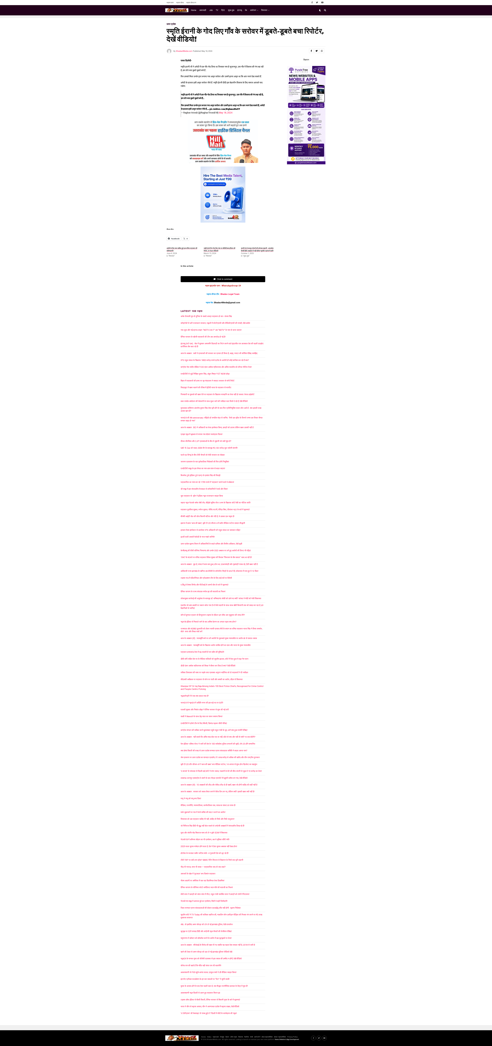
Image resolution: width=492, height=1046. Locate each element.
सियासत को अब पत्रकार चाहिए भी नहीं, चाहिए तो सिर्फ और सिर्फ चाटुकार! (207, 819)
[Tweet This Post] (316, 51)
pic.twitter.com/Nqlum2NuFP (224, 109)
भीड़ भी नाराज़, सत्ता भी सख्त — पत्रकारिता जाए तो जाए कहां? (203, 867)
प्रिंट (223, 10)
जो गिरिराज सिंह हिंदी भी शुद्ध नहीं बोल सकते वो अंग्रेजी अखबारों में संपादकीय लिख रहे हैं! (212, 826)
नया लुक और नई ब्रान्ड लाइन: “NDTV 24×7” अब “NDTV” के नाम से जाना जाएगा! (211, 330)
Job (211, 10)
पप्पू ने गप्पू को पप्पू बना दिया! (191, 798)
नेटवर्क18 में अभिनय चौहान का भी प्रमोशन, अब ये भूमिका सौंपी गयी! (205, 839)
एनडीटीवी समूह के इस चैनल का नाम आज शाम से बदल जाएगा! (203, 468)
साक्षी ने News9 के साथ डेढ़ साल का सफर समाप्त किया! (202, 716)
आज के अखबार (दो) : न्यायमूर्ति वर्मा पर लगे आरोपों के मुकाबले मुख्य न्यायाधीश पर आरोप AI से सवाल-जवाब (219, 638)
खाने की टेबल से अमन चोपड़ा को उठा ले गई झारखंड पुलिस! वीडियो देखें (206, 952)
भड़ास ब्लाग (170, 3)
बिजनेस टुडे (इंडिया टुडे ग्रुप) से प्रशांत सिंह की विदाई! (201, 475)
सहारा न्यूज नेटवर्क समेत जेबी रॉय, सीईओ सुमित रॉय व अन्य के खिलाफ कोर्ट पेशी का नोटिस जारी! (216, 502)
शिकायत (240, 1037)
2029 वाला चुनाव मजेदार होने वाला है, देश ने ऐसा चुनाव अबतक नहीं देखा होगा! (209, 846)
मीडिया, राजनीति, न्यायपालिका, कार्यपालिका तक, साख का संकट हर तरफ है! (208, 805)
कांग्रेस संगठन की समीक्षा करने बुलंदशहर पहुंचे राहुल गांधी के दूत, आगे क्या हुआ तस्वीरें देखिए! (214, 730)
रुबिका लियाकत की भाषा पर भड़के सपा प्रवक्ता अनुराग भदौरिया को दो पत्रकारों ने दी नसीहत (214, 672)
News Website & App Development (287, 1039)
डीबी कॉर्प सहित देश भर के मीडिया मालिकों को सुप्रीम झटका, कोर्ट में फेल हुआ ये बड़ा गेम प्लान (214, 659)
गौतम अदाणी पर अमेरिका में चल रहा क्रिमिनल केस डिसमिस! (202, 880)
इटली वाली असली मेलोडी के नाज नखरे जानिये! (198, 537)
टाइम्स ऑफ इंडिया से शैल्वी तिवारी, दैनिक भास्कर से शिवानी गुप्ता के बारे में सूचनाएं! (210, 999)
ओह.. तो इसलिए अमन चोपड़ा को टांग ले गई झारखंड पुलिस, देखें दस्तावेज (207, 924)
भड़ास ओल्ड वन (191, 3)
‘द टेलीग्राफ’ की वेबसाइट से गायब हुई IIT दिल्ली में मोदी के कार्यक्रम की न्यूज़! (209, 1013)
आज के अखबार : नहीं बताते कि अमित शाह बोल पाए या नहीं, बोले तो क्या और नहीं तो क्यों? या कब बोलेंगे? (218, 737)
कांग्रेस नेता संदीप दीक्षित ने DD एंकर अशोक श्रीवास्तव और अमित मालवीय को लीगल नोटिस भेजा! (216, 367)
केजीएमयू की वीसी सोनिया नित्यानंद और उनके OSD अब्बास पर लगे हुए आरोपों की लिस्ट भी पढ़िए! (216, 550)
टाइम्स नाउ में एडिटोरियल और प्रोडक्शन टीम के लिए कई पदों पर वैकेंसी (206, 578)
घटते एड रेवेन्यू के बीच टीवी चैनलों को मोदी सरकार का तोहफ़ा (203, 455)
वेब (246, 10)
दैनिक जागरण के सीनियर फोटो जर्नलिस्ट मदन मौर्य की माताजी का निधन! (207, 887)
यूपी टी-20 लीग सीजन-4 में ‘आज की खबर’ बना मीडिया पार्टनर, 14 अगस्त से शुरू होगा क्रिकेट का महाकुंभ (219, 764)
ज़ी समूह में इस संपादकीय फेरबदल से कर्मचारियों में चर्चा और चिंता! (204, 489)
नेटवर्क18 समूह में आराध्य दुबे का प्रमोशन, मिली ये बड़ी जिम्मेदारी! (204, 901)
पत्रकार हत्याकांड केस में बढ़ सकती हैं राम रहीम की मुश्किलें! (202, 652)
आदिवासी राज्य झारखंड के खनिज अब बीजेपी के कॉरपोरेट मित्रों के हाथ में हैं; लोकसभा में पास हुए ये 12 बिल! (219, 571)
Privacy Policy (292, 1037)
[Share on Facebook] (311, 51)
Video (209, 1037)
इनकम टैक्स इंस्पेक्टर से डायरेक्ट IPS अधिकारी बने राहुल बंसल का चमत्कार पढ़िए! (210, 530)
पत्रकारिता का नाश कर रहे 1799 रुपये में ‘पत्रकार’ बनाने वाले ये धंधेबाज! (207, 482)
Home (193, 10)
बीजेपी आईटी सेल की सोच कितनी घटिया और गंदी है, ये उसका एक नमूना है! (207, 516)
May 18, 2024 (225, 112)
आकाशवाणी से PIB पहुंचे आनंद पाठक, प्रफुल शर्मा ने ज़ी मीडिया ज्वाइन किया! (209, 972)
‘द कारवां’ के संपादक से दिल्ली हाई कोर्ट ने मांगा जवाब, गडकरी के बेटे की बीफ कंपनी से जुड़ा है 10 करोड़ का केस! (221, 771)
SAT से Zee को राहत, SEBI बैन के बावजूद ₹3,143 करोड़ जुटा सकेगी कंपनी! (209, 448)
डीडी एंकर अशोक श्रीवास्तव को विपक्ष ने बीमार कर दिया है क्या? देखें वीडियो (208, 665)
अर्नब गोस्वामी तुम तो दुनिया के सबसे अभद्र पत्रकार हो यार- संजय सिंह (206, 316)
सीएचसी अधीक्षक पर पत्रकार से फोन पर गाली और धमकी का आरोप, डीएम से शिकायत (212, 679)
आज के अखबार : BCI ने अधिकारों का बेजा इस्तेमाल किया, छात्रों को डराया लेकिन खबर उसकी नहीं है (218, 427)
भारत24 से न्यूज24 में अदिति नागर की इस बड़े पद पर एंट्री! (202, 702)
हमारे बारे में (257, 1037)
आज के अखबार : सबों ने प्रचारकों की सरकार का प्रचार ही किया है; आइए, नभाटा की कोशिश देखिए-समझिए (219, 353)
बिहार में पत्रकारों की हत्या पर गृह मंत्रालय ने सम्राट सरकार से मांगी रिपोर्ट (207, 380)
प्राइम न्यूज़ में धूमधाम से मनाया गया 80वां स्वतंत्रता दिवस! (202, 434)
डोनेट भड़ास (233, 1037)
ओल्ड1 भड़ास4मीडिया (280, 1037)
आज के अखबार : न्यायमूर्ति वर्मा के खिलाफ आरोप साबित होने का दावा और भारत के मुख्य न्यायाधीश (215, 645)
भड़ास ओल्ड (180, 3)
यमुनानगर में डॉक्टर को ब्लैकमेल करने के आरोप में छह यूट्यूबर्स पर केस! (206, 938)
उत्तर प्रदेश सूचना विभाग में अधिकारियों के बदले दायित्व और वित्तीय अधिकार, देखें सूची (211, 544)
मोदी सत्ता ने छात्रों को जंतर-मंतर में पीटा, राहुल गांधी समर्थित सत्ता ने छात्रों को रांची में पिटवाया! (215, 894)
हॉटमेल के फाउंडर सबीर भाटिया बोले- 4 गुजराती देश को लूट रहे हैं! (205, 853)
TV (217, 10)
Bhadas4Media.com (184, 51)
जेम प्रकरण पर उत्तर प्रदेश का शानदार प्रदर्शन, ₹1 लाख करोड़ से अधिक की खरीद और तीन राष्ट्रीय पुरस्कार (220, 757)
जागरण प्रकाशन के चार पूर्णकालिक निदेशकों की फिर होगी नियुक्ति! (205, 461)
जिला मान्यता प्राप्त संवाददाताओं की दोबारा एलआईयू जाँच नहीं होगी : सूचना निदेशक (211, 908)
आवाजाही (202, 10)
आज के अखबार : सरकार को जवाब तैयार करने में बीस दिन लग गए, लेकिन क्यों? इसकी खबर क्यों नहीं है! (218, 791)
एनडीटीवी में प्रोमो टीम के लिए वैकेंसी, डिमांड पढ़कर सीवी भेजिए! (204, 723)
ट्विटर (227, 1037)
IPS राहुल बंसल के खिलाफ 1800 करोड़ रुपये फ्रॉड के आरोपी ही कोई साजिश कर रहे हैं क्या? (215, 360)
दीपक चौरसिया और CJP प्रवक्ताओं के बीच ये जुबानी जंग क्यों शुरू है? (206, 441)
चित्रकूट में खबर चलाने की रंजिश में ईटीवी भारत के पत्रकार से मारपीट (206, 387)
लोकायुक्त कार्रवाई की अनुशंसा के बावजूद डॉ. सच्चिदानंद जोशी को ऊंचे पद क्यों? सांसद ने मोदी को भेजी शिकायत (221, 598)
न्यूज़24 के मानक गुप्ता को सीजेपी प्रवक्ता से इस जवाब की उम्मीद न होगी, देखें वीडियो (211, 958)
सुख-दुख (231, 10)
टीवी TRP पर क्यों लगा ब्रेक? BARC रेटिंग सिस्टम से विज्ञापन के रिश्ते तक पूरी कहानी (212, 860)
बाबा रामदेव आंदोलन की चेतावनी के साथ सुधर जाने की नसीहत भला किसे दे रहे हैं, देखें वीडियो (214, 401)
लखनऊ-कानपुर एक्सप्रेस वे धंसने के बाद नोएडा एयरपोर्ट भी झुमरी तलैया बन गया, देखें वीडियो (214, 778)
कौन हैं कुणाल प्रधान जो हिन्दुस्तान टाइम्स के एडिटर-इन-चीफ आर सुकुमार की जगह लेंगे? (213, 615)
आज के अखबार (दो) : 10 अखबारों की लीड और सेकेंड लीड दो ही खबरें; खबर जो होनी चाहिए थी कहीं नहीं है (219, 785)
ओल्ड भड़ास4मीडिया (267, 1037)
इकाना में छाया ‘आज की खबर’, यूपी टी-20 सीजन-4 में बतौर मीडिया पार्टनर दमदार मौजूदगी (213, 523)
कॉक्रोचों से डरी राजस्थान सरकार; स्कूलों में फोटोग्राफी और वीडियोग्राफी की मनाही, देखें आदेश (215, 323)
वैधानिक (246, 1037)
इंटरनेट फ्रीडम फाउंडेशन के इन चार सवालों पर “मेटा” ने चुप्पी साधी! (205, 979)
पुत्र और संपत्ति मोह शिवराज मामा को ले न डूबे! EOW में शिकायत (204, 832)
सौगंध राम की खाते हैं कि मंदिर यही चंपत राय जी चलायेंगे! (201, 965)
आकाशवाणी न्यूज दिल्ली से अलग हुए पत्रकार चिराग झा (200, 993)
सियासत (264, 10)
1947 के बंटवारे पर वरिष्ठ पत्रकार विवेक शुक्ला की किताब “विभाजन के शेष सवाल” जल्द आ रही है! (216, 557)
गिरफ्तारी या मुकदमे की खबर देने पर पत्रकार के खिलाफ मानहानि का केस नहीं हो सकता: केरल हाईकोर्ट (217, 394)
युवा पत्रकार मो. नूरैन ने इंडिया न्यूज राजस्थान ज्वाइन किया (202, 496)
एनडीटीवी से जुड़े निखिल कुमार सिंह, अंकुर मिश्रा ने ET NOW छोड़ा (205, 374)
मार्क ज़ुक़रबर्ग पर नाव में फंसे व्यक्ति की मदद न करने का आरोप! (203, 812)
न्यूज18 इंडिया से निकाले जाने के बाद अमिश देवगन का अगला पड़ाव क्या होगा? (208, 622)
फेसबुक (222, 1037)
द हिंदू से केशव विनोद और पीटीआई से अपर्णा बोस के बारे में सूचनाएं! (204, 585)
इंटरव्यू (239, 10)
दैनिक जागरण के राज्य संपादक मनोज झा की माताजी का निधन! (203, 591)
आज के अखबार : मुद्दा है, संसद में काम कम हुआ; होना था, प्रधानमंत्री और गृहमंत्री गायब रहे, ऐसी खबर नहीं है (219, 564)
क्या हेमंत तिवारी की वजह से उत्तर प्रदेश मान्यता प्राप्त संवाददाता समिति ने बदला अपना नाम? (214, 750)
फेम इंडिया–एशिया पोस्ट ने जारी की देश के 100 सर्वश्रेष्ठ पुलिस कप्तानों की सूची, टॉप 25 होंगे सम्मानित (218, 744)
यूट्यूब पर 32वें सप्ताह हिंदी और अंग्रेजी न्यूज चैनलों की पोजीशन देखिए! (206, 931)
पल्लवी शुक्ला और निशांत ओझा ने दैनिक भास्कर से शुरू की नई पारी (205, 709)
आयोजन (253, 10)
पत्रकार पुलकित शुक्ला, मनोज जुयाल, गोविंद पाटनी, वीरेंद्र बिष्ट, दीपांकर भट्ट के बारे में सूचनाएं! (215, 509)
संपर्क (251, 1037)
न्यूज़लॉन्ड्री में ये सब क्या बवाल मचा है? (195, 696)
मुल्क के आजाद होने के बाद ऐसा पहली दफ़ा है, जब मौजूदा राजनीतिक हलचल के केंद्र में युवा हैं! (214, 986)
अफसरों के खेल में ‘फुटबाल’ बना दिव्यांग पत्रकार (198, 873)
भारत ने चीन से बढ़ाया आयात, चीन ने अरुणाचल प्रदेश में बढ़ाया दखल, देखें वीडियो (210, 1006)
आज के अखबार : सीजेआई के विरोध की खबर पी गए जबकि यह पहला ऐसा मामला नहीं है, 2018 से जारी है (218, 945)
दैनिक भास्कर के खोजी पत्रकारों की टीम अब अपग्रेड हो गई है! (203, 337)
